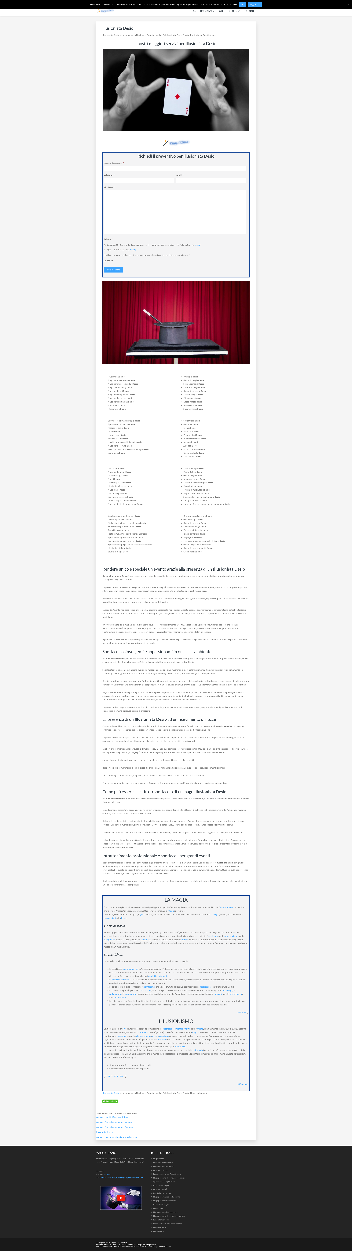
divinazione (146, 990)
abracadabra (205, 986)
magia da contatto (121, 979)
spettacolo (167, 1028)
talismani (162, 976)
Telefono (109, 175)
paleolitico (146, 939)
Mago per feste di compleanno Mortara (114, 1122)
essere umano (226, 907)
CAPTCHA (108, 260)
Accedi (153, 1244)
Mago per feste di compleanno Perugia (169, 1178)
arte (124, 1028)
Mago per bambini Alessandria (165, 1212)
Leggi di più (254, 4)
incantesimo (149, 986)
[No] (348, 4)
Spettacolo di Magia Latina (164, 1181)
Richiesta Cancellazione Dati (124, 1244)
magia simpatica (130, 968)
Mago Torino (158, 1208)
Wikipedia (242, 1012)
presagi (218, 994)
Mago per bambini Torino (163, 1166)
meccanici (121, 1035)
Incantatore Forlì (160, 1189)
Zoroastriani (110, 918)
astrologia (228, 990)
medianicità (120, 997)
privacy (198, 245)
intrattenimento (182, 1028)
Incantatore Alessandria (163, 1162)
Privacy (108, 239)
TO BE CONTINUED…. (115, 1076)
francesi (185, 939)
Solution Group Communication (158, 1246)
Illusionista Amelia (104, 1132)
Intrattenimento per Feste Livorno (167, 1174)
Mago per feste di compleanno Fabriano (114, 1127)
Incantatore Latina (160, 1170)
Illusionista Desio (110, 1093)
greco (142, 914)
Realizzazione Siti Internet (106, 1246)
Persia (124, 918)
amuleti (152, 976)
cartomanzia (115, 994)
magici (195, 1032)
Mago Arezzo (158, 1158)
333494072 (108, 1174)
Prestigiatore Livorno (162, 1193)
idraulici (147, 1035)
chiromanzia (130, 994)
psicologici (164, 1035)
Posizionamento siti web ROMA (131, 1246)
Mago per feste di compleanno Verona (169, 1216)
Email (180, 175)
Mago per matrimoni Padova (164, 1200)
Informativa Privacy (103, 1244)
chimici (139, 1035)
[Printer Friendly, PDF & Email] (110, 1101)
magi (215, 914)
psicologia (198, 1050)
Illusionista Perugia (161, 1185)
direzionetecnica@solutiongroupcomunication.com (122, 1177)
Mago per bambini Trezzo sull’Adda (112, 1117)
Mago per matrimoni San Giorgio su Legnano (117, 1137)
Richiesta (109, 187)
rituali (171, 910)
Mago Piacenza (159, 1227)
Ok (242, 4)
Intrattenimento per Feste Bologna (167, 1223)
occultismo (213, 936)
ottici (154, 1035)
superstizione (230, 936)
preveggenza (235, 994)
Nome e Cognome (114, 163)
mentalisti (180, 1046)
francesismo (142, 1032)
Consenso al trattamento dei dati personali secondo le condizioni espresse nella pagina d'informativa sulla (154, 245)
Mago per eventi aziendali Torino (166, 1197)
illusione (162, 1039)
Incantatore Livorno (161, 1220)
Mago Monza (158, 1231)
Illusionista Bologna (161, 1204)
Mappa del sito (143, 1244)
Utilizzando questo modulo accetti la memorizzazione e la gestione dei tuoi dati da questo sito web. (148, 255)
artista (200, 1028)
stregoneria (109, 939)
